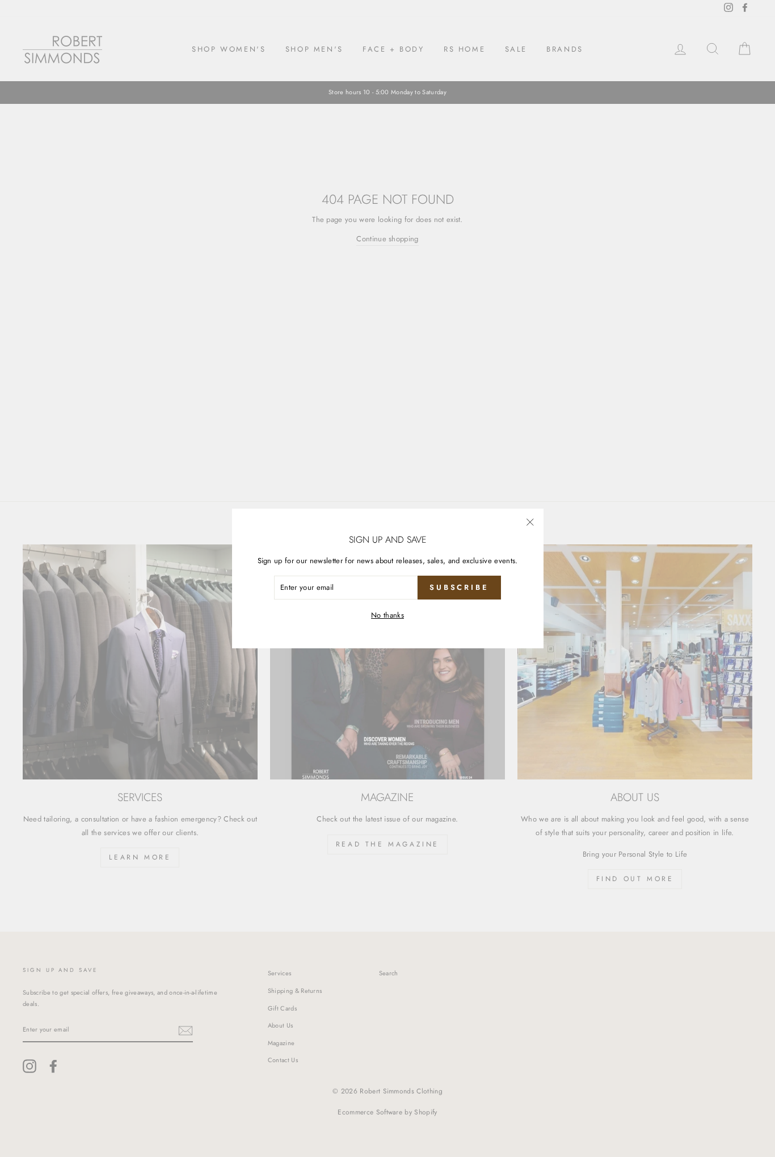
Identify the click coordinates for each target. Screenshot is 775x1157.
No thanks (387, 615)
